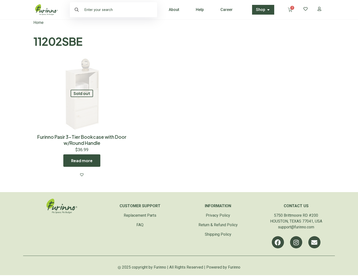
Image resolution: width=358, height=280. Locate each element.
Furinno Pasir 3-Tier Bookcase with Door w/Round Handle (81, 140)
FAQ (139, 225)
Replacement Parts (140, 215)
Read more (82, 160)
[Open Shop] (268, 10)
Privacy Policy (218, 215)
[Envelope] (314, 242)
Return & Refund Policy (218, 225)
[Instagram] (296, 242)
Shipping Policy (218, 234)
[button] (82, 174)
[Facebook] (278, 242)
